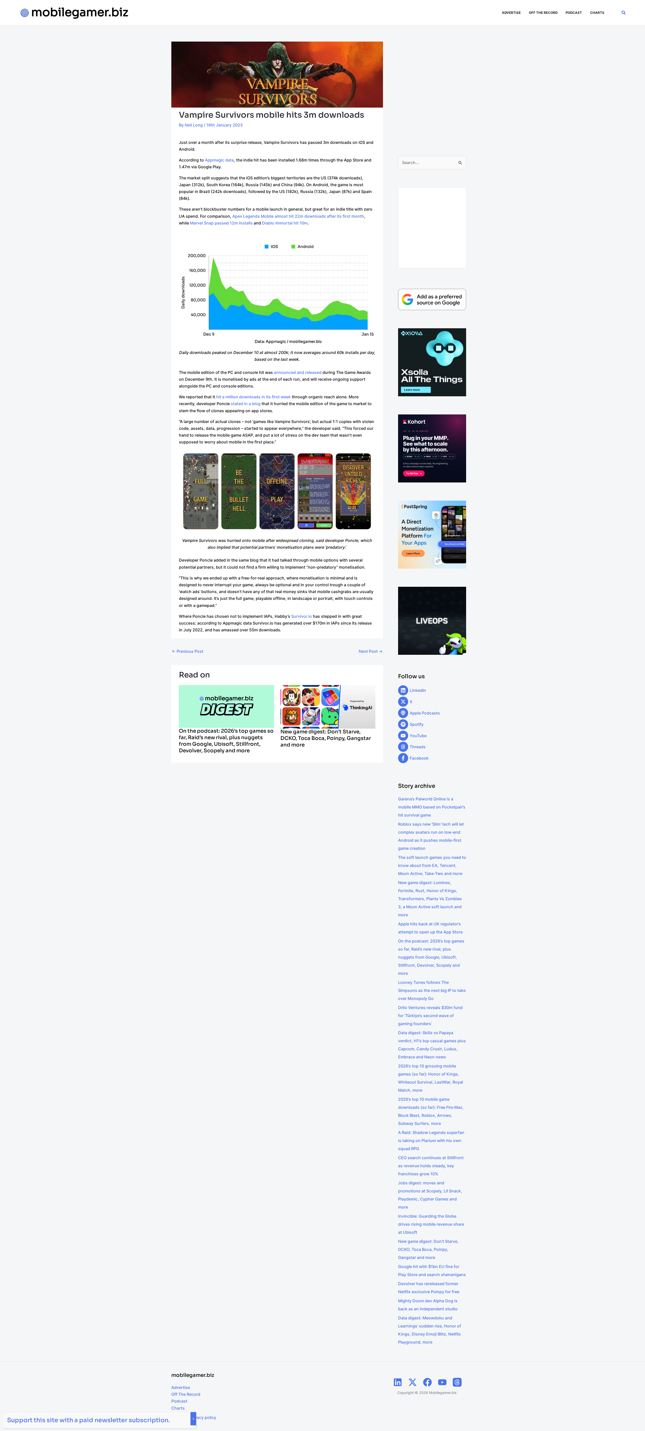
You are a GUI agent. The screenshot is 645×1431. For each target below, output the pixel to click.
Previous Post (187, 651)
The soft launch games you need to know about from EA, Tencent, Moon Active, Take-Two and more (432, 865)
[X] (412, 1382)
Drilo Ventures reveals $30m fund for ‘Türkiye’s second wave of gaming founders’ (430, 1015)
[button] (624, 13)
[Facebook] (427, 1382)
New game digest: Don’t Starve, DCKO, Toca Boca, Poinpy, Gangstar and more (325, 738)
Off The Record (185, 1394)
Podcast (179, 1401)
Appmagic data (219, 159)
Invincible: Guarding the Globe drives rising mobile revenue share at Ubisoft (431, 1224)
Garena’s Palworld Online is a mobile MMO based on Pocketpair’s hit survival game (431, 807)
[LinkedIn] (397, 1382)
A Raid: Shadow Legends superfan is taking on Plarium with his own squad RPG (431, 1140)
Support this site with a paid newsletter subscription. (88, 1420)
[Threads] (457, 1382)
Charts (178, 1408)
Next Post (370, 651)
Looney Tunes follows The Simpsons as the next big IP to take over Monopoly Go (432, 990)
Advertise (180, 1387)
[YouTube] (442, 1382)
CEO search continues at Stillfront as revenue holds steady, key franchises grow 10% (431, 1165)
